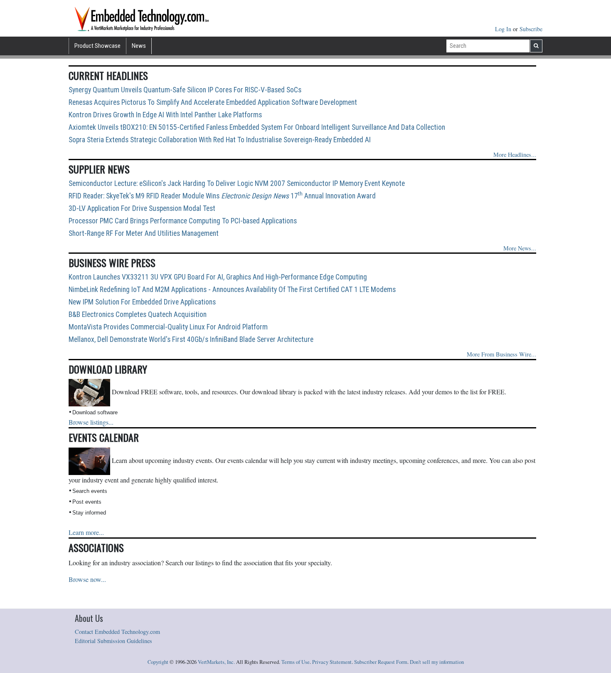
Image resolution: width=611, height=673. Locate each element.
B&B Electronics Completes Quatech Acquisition (138, 314)
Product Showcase (97, 45)
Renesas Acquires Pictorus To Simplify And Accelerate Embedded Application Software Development (213, 102)
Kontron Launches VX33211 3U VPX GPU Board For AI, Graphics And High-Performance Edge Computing (218, 277)
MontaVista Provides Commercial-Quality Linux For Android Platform (168, 327)
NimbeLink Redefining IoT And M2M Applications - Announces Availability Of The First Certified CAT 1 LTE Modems (232, 289)
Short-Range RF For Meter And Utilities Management (144, 233)
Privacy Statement (332, 662)
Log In (504, 29)
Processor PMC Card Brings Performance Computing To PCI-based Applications (183, 221)
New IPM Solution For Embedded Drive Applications (142, 302)
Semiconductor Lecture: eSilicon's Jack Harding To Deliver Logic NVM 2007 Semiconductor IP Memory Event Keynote (237, 183)
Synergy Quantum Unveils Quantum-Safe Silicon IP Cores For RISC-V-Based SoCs (185, 90)
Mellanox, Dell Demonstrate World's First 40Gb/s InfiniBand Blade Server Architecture (191, 339)
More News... (519, 248)
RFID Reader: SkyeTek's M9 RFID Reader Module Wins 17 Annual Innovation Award (222, 196)
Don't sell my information (437, 662)
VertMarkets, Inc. (216, 662)
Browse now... (87, 579)
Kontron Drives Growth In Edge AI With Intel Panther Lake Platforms (165, 115)
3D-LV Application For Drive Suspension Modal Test (142, 208)
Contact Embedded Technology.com (117, 632)
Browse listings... (91, 422)
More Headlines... (514, 154)
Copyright (158, 662)
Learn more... (86, 532)
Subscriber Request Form (380, 662)
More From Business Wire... (501, 354)
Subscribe (531, 29)
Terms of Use (295, 662)
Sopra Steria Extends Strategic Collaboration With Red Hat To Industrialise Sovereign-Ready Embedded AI (220, 140)
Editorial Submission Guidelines (113, 641)
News (139, 45)
